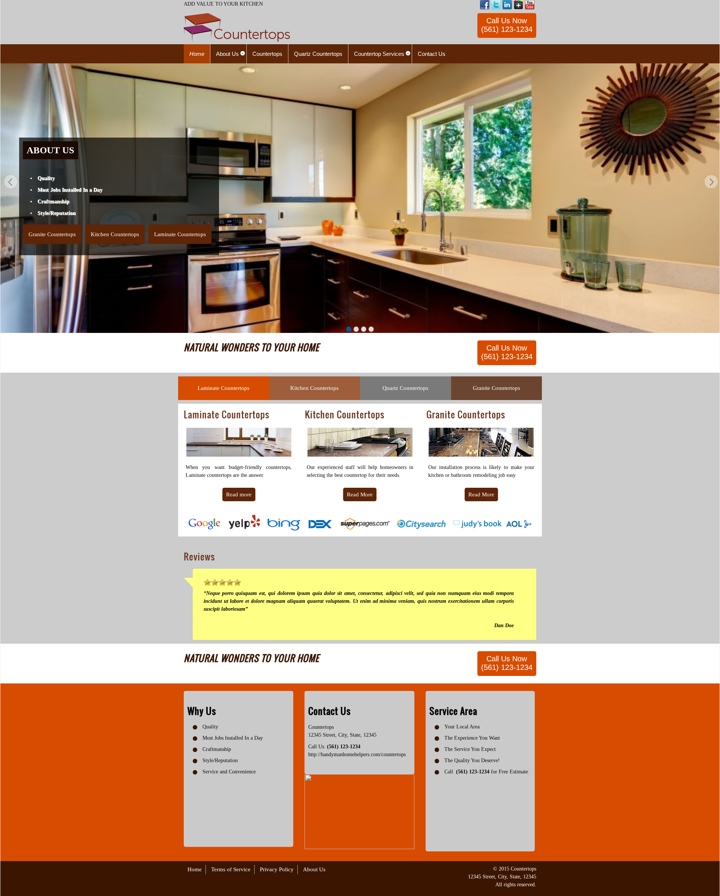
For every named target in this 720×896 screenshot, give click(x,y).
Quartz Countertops (405, 388)
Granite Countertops (52, 234)
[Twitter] (496, 4)
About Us (314, 869)
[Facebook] (484, 4)
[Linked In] (507, 4)
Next (710, 182)
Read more (239, 494)
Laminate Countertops (180, 234)
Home (195, 869)
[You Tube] (529, 4)
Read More (360, 494)
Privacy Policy (277, 869)
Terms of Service (230, 869)
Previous (9, 182)
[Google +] (518, 4)
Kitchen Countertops (115, 234)
